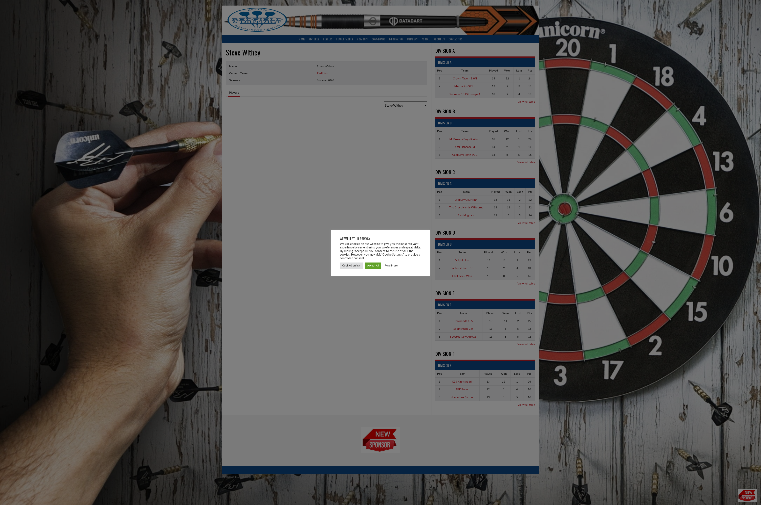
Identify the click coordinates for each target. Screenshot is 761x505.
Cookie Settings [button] (351, 265)
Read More (391, 265)
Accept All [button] (373, 265)
